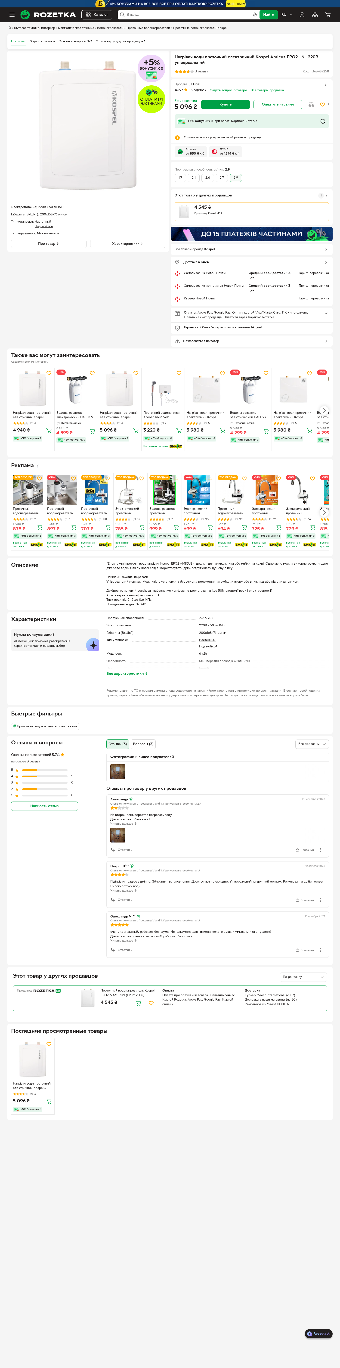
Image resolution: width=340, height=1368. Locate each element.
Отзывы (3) (117, 744)
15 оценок (198, 90)
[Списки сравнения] (315, 14)
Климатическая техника (76, 28)
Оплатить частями (278, 104)
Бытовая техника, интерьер (34, 28)
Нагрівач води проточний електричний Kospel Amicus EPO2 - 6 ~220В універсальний (32, 1086)
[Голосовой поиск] (255, 14)
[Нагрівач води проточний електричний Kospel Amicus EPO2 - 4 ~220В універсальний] (119, 389)
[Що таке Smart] (176, 446)
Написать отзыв (44, 806)
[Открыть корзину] (328, 14)
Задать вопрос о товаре (228, 90)
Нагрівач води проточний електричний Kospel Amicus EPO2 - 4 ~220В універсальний (119, 415)
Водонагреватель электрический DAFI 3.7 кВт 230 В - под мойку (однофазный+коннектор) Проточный (249, 415)
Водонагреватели (110, 28)
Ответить (125, 850)
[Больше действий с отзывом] (320, 850)
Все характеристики (127, 674)
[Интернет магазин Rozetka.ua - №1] (48, 14)
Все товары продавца (267, 90)
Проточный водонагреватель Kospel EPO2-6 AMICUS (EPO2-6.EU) (128, 993)
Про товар (18, 41)
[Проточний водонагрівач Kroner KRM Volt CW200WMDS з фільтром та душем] (163, 389)
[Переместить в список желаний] (322, 104)
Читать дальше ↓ (123, 823)
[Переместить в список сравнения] (311, 104)
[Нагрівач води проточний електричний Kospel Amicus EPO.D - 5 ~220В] (206, 389)
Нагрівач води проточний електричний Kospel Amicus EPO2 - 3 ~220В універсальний (32, 415)
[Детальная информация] (37, 465)
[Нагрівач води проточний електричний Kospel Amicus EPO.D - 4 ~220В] (293, 389)
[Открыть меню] (12, 14)
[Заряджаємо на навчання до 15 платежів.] (252, 234)
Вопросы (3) (143, 744)
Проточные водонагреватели (148, 28)
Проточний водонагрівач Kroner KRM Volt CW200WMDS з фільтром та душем (161, 415)
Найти (268, 15)
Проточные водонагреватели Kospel (200, 28)
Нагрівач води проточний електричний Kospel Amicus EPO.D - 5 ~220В (205, 415)
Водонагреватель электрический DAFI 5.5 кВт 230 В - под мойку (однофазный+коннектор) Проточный (75, 415)
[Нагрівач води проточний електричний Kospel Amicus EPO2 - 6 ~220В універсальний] (33, 1060)
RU (283, 14)
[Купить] (49, 430)
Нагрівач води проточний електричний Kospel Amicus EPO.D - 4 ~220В (292, 415)
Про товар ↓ (48, 243)
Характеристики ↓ (127, 243)
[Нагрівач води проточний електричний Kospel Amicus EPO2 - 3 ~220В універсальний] (33, 389)
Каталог (101, 15)
